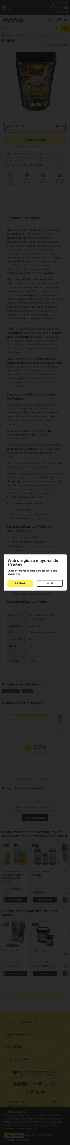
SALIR (49, 583)
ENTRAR (20, 583)
